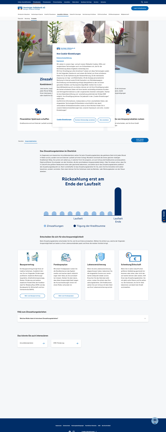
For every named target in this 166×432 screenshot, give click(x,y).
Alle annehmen (104, 120)
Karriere (96, 2)
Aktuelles (103, 2)
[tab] (23, 14)
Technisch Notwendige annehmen (85, 120)
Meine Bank (75, 2)
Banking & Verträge (86, 2)
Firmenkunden (47, 2)
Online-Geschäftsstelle (24, 2)
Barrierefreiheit (106, 425)
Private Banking (57, 2)
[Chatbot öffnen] (154, 420)
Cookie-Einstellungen (64, 119)
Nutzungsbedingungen (77, 425)
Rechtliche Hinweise (90, 425)
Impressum (58, 425)
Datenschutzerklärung (64, 58)
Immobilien (67, 2)
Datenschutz (66, 425)
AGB (99, 425)
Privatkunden (37, 2)
